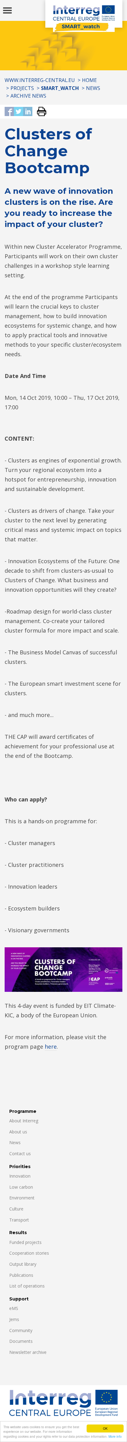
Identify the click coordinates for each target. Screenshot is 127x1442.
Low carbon (21, 1187)
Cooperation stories (29, 1253)
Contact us (20, 1153)
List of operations (27, 1286)
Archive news (28, 95)
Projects (22, 88)
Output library (22, 1264)
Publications (21, 1275)
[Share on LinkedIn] (27, 112)
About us (18, 1132)
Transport (19, 1220)
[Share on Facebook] (9, 112)
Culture (16, 1209)
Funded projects (25, 1242)
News (93, 88)
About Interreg (23, 1121)
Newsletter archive (28, 1352)
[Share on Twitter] (18, 112)
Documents (21, 1341)
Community (20, 1330)
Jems (14, 1319)
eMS (13, 1308)
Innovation (20, 1176)
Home (89, 80)
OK (105, 1428)
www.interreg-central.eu (40, 80)
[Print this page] (39, 112)
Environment (22, 1198)
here (51, 1046)
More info (115, 1436)
